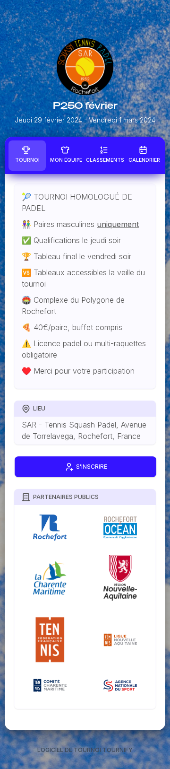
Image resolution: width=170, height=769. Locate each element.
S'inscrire (91, 467)
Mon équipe (66, 160)
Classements (105, 160)
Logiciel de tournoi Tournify (85, 749)
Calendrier (144, 160)
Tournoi (27, 160)
